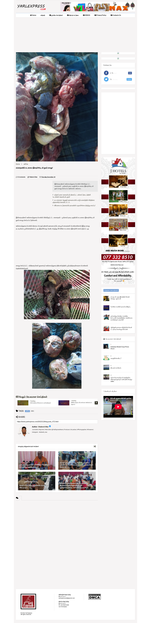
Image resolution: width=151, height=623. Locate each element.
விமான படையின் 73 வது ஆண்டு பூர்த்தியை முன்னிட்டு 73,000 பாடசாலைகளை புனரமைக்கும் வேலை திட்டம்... (76, 465)
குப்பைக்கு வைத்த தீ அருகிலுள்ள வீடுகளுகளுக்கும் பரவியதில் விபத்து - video (122, 379)
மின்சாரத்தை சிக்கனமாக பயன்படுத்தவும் (40, 403)
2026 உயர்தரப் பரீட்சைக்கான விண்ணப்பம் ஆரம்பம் (81, 403)
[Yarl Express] (31, 10)
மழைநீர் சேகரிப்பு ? (116, 358)
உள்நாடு (43, 15)
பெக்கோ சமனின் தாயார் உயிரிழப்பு (120, 307)
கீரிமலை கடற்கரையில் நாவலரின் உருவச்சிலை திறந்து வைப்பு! (74, 205)
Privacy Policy (101, 15)
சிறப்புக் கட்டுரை (74, 15)
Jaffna (25, 164)
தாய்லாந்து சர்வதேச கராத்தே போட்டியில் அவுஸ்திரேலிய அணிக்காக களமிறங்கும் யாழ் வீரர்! (122, 318)
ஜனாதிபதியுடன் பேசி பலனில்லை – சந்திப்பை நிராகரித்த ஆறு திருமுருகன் (35, 466)
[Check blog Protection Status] (94, 599)
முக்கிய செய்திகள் (57, 15)
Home (34, 15)
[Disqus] (57, 526)
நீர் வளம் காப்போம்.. (116, 368)
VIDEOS (87, 15)
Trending (32, 401)
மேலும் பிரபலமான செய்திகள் (33, 396)
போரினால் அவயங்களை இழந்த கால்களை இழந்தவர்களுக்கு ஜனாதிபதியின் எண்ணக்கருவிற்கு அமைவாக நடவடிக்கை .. (74, 485)
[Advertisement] (75, 34)
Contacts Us (116, 15)
